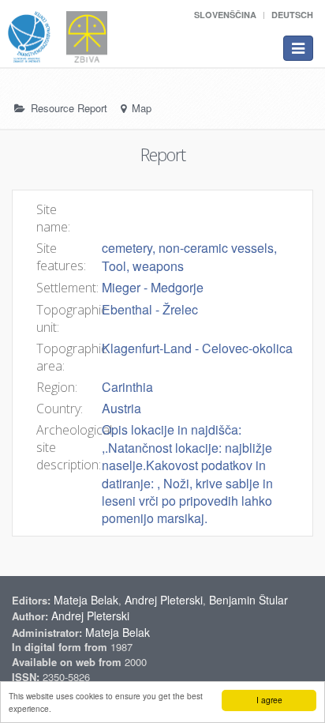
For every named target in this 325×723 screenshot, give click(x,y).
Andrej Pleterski (164, 600)
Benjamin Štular (248, 600)
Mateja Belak (86, 600)
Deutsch (292, 15)
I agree (269, 700)
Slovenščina (225, 15)
